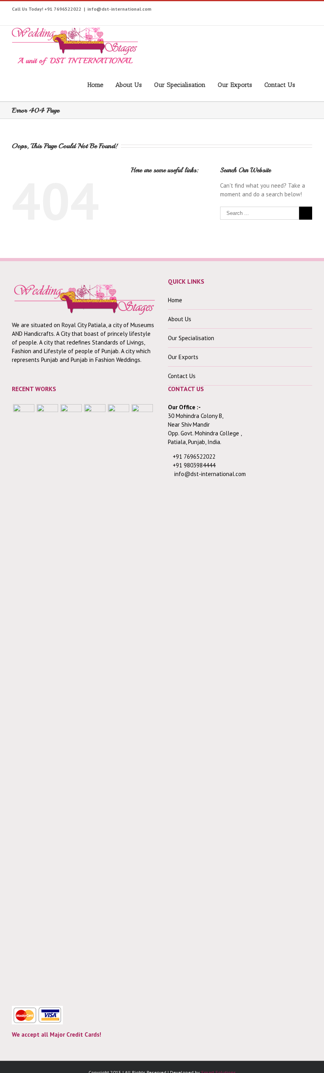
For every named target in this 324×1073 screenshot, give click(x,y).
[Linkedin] (302, 10)
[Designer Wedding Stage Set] (71, 700)
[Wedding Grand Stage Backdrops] (47, 700)
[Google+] (277, 10)
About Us (128, 84)
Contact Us (279, 84)
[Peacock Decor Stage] (142, 700)
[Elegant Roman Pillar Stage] (118, 700)
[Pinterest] (253, 10)
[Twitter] (216, 10)
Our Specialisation (179, 84)
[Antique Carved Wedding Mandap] (24, 700)
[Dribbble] (290, 10)
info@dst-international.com (119, 9)
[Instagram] (241, 10)
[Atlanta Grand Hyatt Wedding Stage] (95, 700)
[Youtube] (228, 10)
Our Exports (235, 84)
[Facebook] (204, 10)
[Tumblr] (265, 10)
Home (95, 84)
